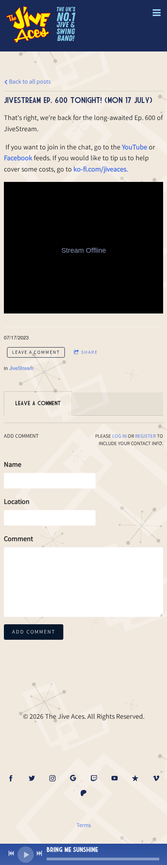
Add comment (33, 631)
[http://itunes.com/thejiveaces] (135, 778)
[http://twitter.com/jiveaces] (32, 778)
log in (119, 436)
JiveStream (21, 368)
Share (89, 352)
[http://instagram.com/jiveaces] (52, 778)
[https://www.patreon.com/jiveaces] (83, 793)
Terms (84, 825)
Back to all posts (29, 81)
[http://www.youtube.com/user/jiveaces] (114, 778)
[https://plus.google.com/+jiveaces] (73, 778)
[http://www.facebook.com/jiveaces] (11, 778)
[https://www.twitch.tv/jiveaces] (94, 778)
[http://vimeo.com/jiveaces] (156, 778)
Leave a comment (36, 352)
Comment (18, 538)
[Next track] (39, 853)
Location (17, 501)
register (145, 436)
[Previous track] (11, 853)
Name (12, 464)
